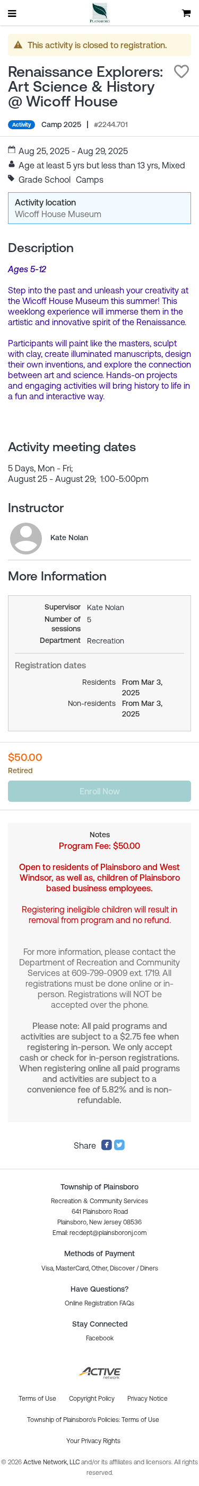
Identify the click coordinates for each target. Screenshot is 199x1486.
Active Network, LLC (52, 1462)
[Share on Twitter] (119, 1147)
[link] (26, 538)
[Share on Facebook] (106, 1147)
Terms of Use (140, 1420)
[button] (181, 71)
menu (12, 13)
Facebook (100, 1338)
